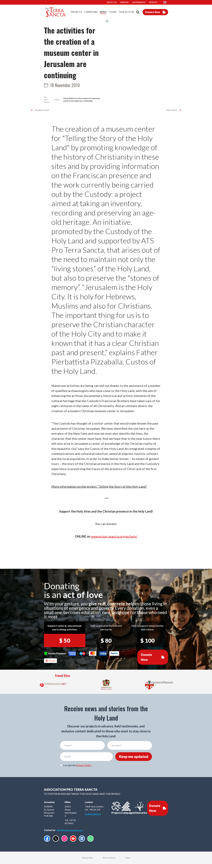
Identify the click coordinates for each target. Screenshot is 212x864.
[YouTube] (73, 838)
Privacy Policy (83, 765)
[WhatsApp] (90, 838)
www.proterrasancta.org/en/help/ (114, 536)
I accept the (77, 765)
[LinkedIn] (82, 838)
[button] (165, 2)
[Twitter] (56, 838)
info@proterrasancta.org (70, 830)
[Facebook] (47, 838)
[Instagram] (64, 838)
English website (93, 814)
